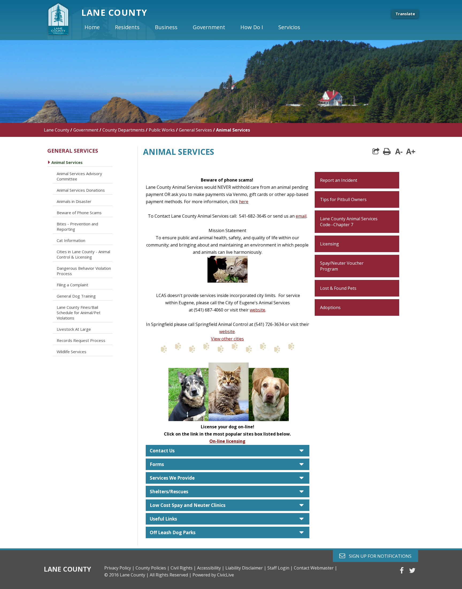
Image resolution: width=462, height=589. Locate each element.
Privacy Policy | (119, 568)
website (257, 310)
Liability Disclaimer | (245, 568)
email (301, 216)
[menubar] (196, 27)
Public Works (162, 130)
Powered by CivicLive (213, 575)
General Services (195, 130)
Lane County (56, 130)
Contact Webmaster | (315, 568)
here (243, 202)
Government (85, 130)
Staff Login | (280, 568)
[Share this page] (375, 151)
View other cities (227, 339)
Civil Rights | (183, 568)
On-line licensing (227, 441)
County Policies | (153, 568)
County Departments (123, 130)
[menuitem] (96, 27)
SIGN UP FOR (378, 555)
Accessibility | (210, 568)
